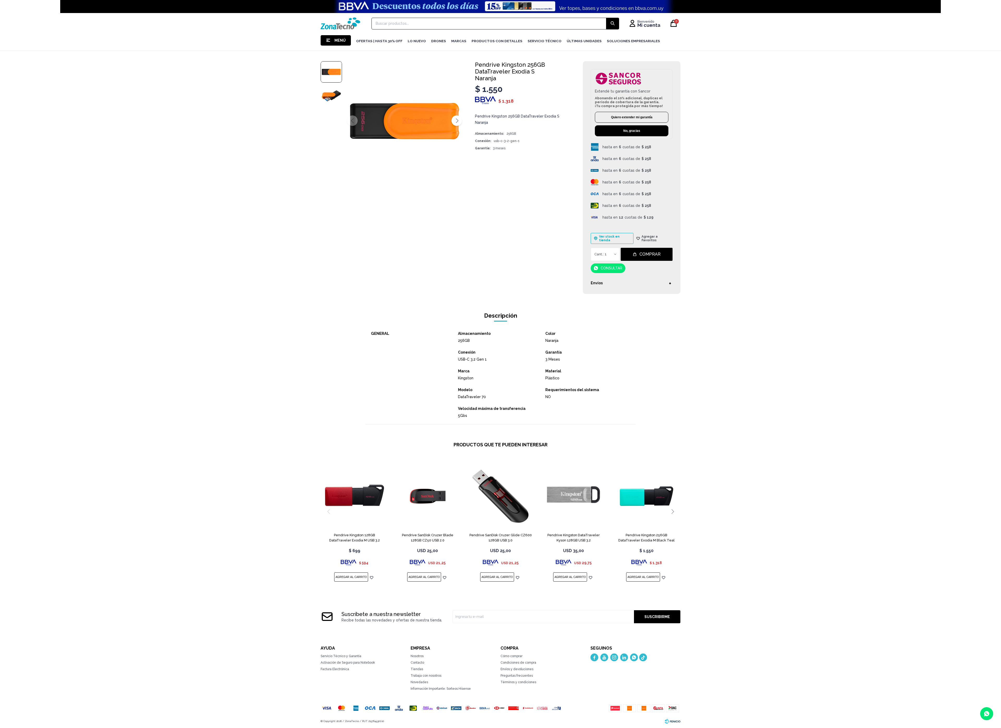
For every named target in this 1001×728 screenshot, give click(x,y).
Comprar (650, 254)
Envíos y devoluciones (516, 669)
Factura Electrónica (335, 669)
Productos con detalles (497, 41)
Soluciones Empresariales (633, 41)
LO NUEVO (417, 41)
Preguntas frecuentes (516, 675)
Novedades (419, 682)
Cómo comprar (511, 656)
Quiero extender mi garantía (631, 117)
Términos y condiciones (518, 682)
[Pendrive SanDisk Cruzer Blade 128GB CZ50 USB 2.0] (427, 496)
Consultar (611, 268)
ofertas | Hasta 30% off (379, 41)
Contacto (417, 662)
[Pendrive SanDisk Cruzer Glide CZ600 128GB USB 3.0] (500, 496)
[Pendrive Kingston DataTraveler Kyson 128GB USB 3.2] (573, 496)
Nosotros (417, 656)
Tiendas (417, 669)
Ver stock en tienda (609, 238)
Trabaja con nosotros (426, 675)
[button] (456, 120)
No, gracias (631, 131)
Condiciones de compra (518, 662)
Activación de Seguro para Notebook (348, 662)
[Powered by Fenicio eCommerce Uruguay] (672, 721)
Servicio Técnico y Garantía (341, 656)
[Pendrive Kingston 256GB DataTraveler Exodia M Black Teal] (646, 496)
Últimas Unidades (584, 41)
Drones (438, 41)
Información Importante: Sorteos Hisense (441, 688)
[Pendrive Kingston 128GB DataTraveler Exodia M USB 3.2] (354, 496)
